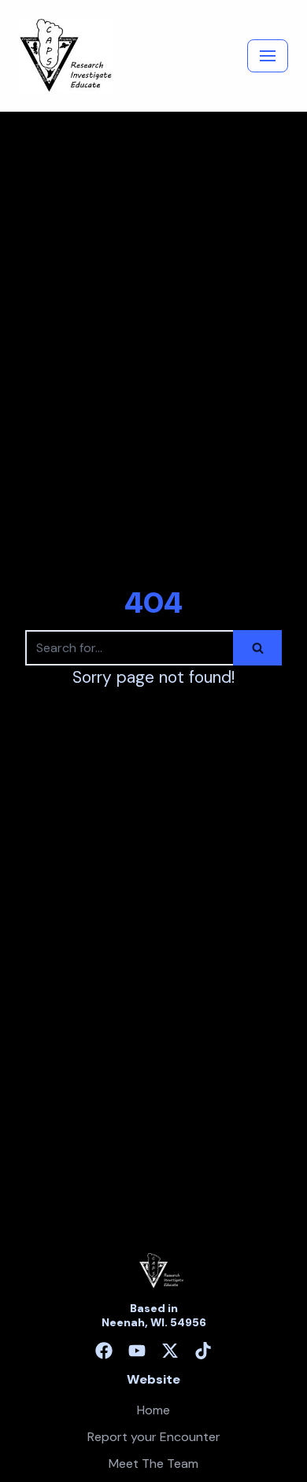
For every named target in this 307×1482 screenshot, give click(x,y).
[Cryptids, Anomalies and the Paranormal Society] (66, 56)
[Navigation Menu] (267, 55)
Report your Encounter (153, 1437)
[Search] (257, 647)
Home (153, 1410)
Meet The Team (153, 1463)
